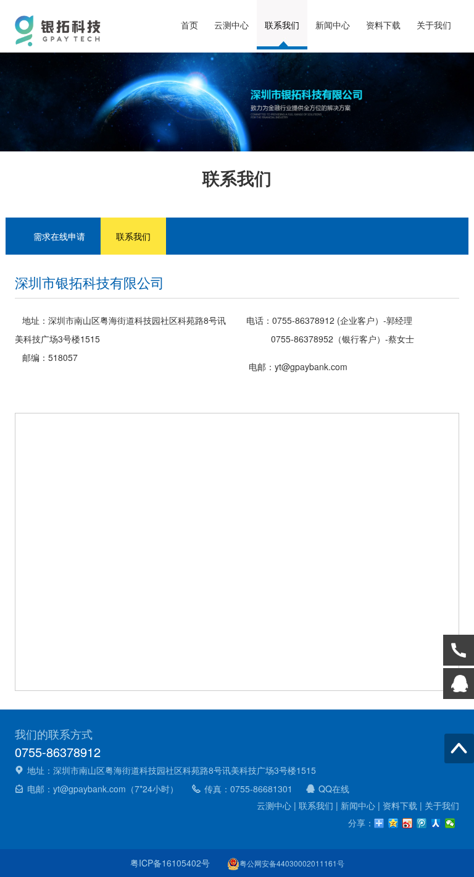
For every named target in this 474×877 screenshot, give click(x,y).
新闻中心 (332, 25)
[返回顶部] (459, 748)
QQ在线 (333, 788)
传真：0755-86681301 (248, 788)
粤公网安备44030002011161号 (291, 863)
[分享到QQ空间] (393, 823)
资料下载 (383, 25)
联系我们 (282, 25)
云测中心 (231, 25)
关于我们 (434, 25)
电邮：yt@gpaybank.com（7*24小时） (102, 788)
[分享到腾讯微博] (422, 823)
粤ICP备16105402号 (170, 863)
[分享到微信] (450, 823)
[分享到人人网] (436, 823)
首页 (189, 25)
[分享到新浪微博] (407, 823)
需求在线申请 (59, 236)
